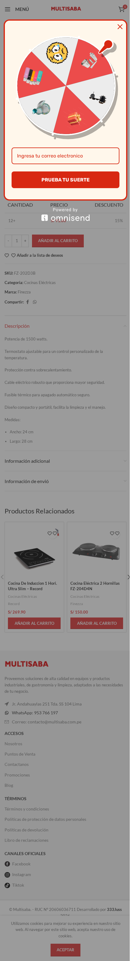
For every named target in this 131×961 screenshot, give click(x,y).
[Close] (120, 26)
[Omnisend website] (65, 214)
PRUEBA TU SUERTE (65, 180)
